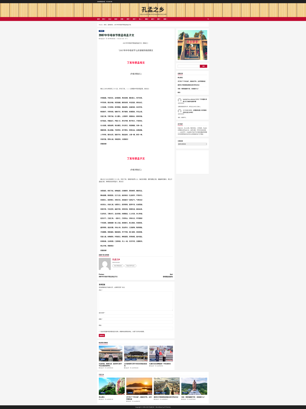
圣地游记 (103, 392)
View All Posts (130, 266)
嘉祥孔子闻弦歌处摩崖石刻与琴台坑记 (188, 85)
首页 (98, 19)
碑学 (128, 19)
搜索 (203, 66)
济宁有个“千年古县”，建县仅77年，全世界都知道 (191, 81)
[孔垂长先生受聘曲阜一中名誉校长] (161, 354)
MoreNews (159, 407)
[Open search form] (208, 19)
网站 (100, 325)
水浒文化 (130, 392)
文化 (109, 19)
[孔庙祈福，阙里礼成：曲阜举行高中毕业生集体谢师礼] (110, 354)
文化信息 (134, 359)
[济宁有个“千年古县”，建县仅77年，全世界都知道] (139, 386)
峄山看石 (180, 77)
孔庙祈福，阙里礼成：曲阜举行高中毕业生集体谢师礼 (110, 365)
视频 (165, 19)
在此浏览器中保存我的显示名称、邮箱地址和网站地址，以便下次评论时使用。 (122, 331)
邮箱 (100, 319)
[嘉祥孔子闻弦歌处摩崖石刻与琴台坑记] (167, 386)
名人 (140, 19)
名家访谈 (185, 392)
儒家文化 (158, 392)
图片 (158, 19)
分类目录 (180, 141)
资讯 (103, 19)
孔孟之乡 (153, 9)
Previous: (108, 275)
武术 (134, 19)
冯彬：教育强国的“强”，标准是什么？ (188, 89)
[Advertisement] (190, 162)
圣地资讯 (101, 31)
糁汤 (179, 92)
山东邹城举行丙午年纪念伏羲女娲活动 (135, 365)
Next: (168, 275)
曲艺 (152, 19)
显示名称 (102, 313)
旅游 (115, 19)
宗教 (122, 19)
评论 (100, 290)
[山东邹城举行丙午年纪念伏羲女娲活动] (136, 354)
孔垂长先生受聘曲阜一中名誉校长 (160, 364)
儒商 (146, 19)
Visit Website (118, 266)
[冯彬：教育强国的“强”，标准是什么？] (194, 386)
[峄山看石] (112, 386)
